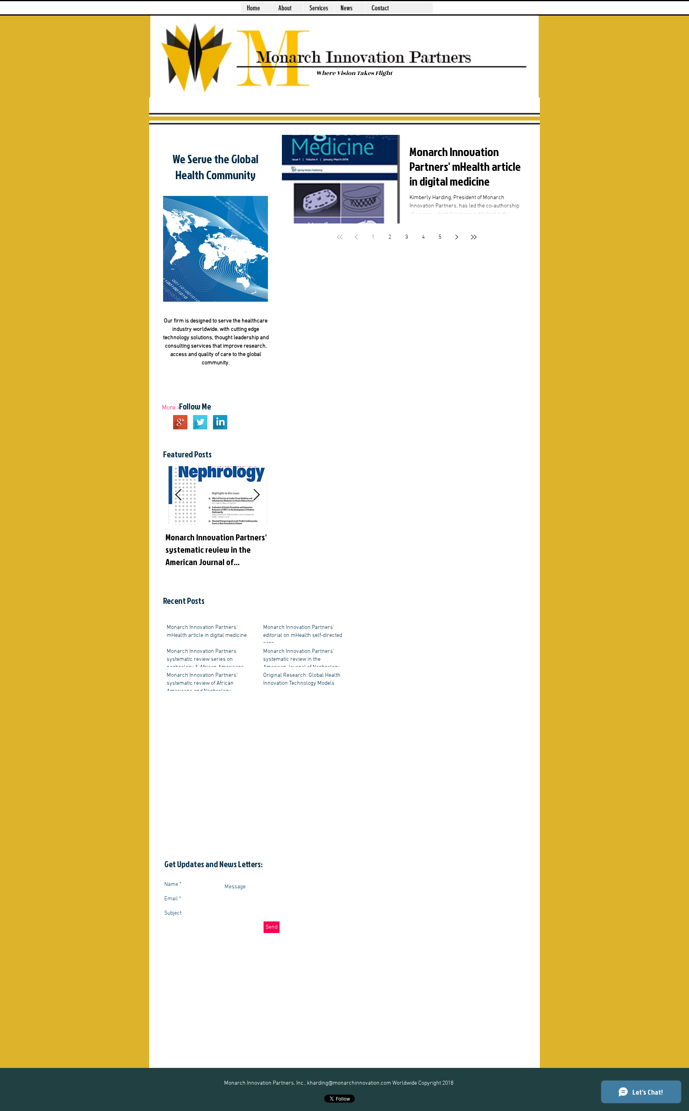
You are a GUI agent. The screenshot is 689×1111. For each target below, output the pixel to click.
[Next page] (457, 237)
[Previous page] (356, 237)
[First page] (340, 237)
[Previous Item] (178, 495)
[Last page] (474, 237)
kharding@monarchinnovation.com (349, 1083)
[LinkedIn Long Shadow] (220, 422)
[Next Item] (256, 495)
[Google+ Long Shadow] (180, 422)
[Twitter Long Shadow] (200, 422)
